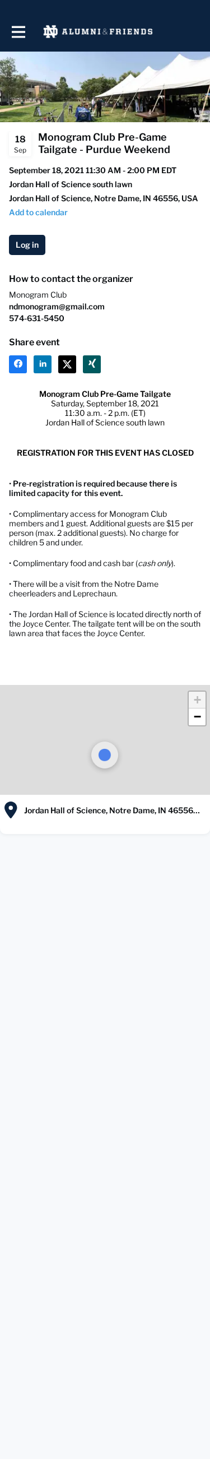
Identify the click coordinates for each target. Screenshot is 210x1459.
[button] (197, 700)
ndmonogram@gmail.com (57, 306)
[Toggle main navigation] (18, 31)
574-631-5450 (36, 318)
